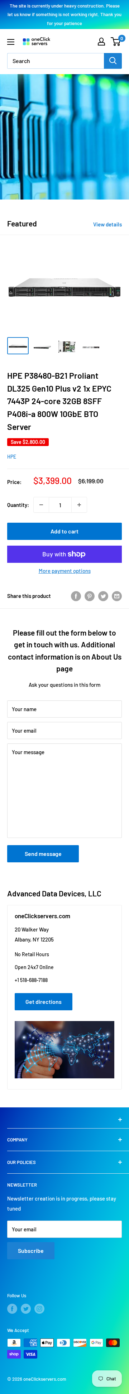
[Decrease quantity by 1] (41, 504)
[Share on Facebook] (76, 595)
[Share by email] (117, 595)
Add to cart (64, 531)
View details (107, 224)
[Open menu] (10, 42)
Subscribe (31, 1250)
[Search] (113, 61)
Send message (43, 853)
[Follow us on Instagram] (39, 1309)
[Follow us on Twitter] (26, 1309)
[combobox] (55, 61)
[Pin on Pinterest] (90, 595)
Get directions (43, 1001)
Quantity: (18, 505)
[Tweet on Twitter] (103, 595)
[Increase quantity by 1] (79, 504)
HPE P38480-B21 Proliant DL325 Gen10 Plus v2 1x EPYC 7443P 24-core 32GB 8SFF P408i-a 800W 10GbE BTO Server (59, 401)
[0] (115, 41)
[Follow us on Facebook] (12, 1309)
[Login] (101, 41)
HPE (11, 457)
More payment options (65, 570)
